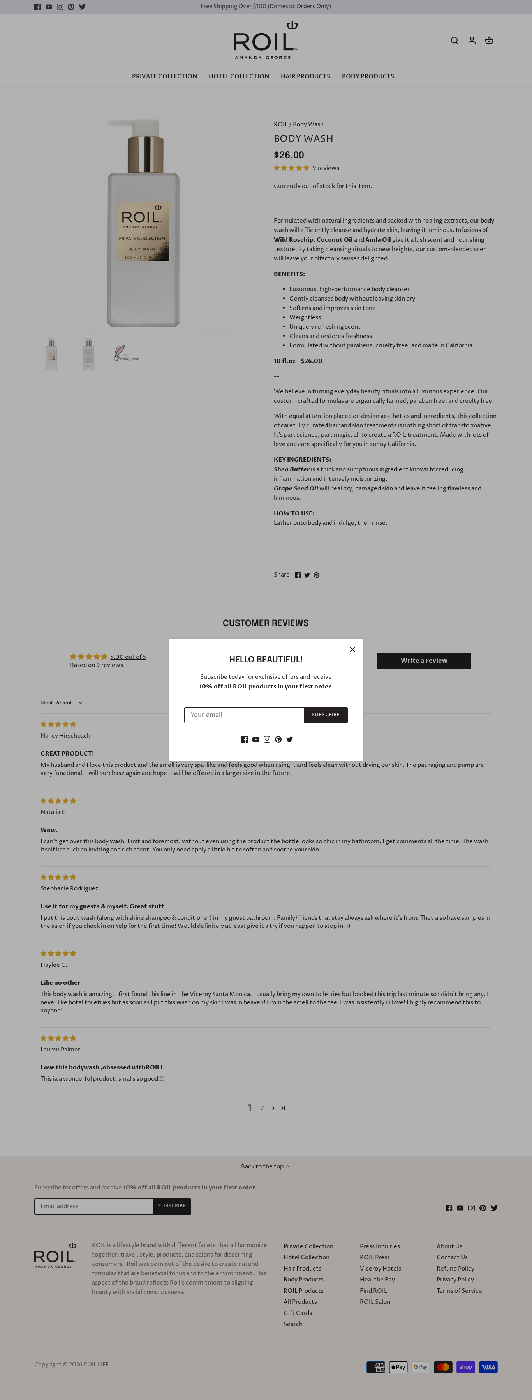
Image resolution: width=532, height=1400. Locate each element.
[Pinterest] (278, 739)
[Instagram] (267, 739)
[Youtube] (255, 739)
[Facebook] (244, 739)
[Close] (352, 649)
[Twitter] (289, 739)
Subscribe (326, 715)
